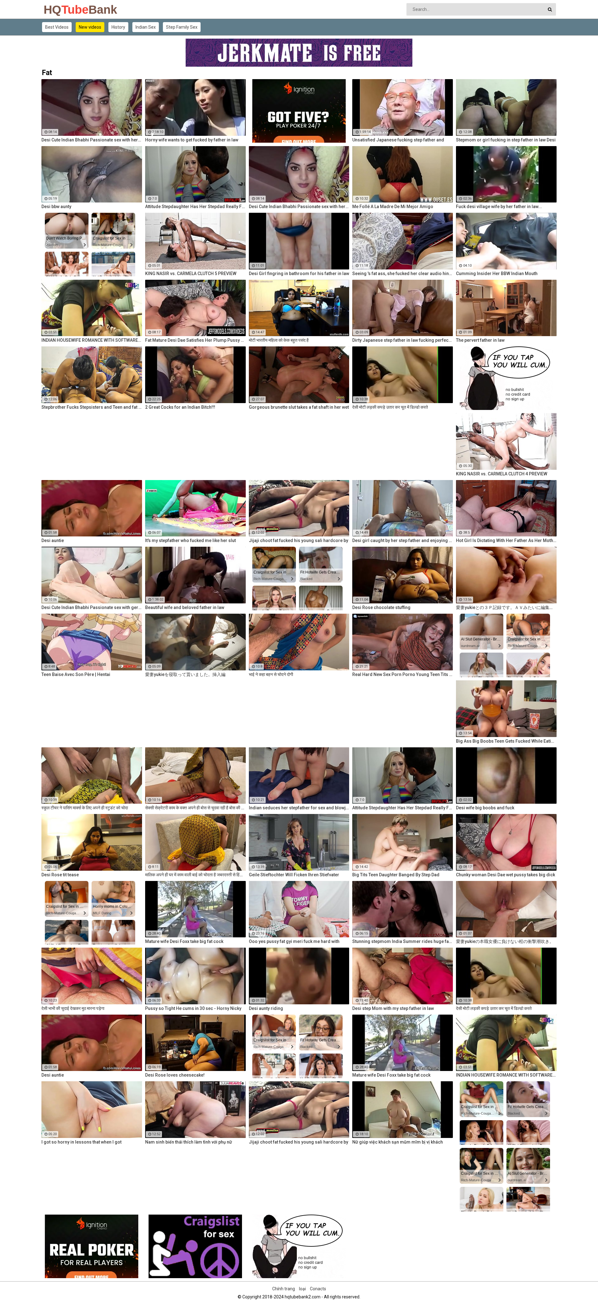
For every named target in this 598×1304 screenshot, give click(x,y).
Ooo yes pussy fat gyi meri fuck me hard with (294, 941)
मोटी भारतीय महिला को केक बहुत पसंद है (279, 340)
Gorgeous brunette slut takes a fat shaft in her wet (299, 407)
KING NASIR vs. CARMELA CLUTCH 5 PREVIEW (190, 273)
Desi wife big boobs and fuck (485, 807)
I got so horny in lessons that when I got (81, 1142)
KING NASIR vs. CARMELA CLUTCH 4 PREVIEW (501, 473)
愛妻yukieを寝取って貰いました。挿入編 (185, 674)
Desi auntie (52, 540)
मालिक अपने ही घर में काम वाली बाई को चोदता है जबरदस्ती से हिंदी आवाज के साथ (195, 874)
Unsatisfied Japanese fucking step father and (398, 139)
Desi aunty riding (266, 1008)
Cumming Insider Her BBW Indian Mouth (497, 273)
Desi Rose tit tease (60, 874)
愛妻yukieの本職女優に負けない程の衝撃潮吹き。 (505, 941)
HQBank (60, 9)
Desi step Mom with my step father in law (393, 1008)
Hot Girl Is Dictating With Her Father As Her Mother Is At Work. (506, 540)
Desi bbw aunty (56, 206)
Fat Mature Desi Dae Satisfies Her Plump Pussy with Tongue (195, 340)
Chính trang (283, 1288)
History (118, 27)
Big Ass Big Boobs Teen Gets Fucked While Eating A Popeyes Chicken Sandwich (506, 741)
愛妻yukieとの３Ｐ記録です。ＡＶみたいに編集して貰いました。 (506, 607)
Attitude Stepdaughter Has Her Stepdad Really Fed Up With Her (195, 206)
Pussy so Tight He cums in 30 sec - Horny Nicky (193, 1008)
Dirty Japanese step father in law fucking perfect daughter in (402, 340)
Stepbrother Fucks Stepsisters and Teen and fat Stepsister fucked (91, 407)
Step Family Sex (181, 27)
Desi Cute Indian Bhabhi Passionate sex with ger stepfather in (91, 607)
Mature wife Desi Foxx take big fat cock (184, 941)
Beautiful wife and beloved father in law (184, 607)
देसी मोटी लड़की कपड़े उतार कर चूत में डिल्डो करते (390, 407)
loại (302, 1288)
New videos (90, 27)
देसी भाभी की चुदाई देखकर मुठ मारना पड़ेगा (72, 1008)
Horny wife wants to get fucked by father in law (191, 139)
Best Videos (57, 27)
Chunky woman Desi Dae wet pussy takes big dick (505, 874)
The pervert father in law (480, 340)
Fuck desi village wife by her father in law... (499, 206)
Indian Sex (145, 27)
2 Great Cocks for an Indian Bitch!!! (180, 407)
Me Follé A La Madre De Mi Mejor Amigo (392, 206)
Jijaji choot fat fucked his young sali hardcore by (298, 540)
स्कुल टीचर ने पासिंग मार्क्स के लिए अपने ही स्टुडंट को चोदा (84, 807)
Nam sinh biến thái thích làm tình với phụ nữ (188, 1142)
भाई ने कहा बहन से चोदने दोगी (271, 674)
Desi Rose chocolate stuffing (381, 607)
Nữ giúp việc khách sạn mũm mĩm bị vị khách (397, 1142)
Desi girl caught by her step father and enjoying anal (402, 540)
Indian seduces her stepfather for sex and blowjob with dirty (299, 807)
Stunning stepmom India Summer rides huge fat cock (402, 941)
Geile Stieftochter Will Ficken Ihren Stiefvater (294, 874)
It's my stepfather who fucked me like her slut (190, 540)
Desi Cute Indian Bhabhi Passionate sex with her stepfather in (91, 139)
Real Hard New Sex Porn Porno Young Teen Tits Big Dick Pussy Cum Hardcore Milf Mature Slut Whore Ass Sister (402, 674)
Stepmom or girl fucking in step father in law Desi (506, 139)
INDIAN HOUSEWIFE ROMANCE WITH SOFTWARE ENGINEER (91, 340)
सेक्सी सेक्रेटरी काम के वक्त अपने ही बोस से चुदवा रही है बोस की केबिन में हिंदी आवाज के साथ (195, 807)
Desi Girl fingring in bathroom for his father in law (299, 273)
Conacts (318, 1288)
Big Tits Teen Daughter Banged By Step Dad (395, 874)
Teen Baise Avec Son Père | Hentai (75, 674)
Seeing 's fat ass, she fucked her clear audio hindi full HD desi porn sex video (402, 273)
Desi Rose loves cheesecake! (175, 1075)
